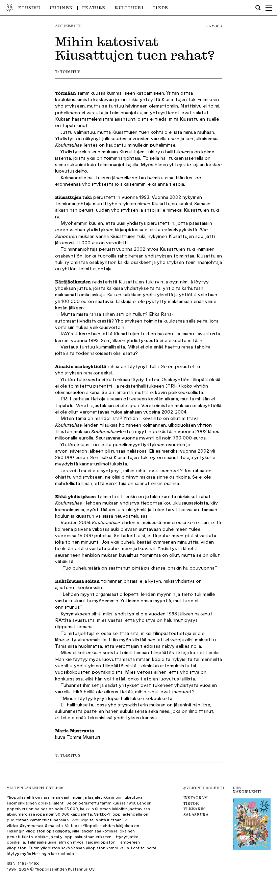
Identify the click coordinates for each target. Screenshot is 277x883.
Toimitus (70, 72)
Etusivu (29, 7)
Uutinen (61, 7)
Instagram (195, 798)
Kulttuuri (129, 7)
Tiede (161, 7)
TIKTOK (191, 803)
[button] (269, 8)
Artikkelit (68, 26)
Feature (93, 7)
